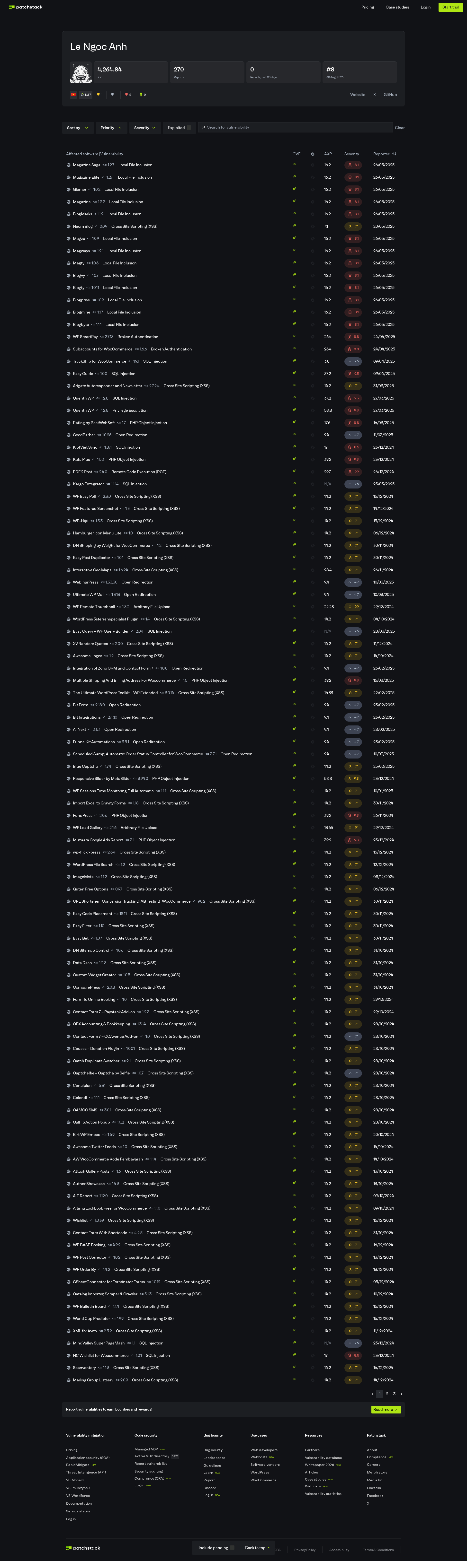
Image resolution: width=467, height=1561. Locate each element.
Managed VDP (150, 1449)
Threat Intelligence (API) (86, 1472)
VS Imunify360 (78, 1488)
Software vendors (266, 1465)
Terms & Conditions (378, 1550)
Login (426, 7)
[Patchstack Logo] (26, 7)
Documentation (79, 1503)
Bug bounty (213, 1450)
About (372, 1450)
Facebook (375, 1496)
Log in (71, 1519)
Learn (212, 1473)
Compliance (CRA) (153, 1478)
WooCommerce (264, 1480)
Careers (374, 1465)
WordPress (260, 1472)
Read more (383, 1409)
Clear (400, 127)
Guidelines (213, 1466)
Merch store (377, 1472)
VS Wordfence (78, 1496)
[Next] (401, 1394)
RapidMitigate (81, 1465)
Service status (78, 1511)
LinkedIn (374, 1488)
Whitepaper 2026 (323, 1465)
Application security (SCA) (88, 1458)
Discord (210, 1488)
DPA (277, 1550)
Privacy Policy (304, 1550)
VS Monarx (75, 1480)
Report (210, 1480)
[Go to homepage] (83, 1549)
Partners (313, 1450)
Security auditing (149, 1471)
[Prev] (372, 1394)
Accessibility (339, 1550)
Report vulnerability (151, 1464)
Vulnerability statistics (323, 1494)
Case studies (397, 7)
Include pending (213, 1547)
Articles (312, 1472)
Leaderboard (215, 1458)
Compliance (380, 1457)
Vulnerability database (324, 1458)
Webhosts (262, 1457)
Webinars (316, 1486)
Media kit (375, 1480)
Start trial (450, 7)
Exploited (176, 127)
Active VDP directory (156, 1456)
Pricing (367, 7)
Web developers (264, 1450)
